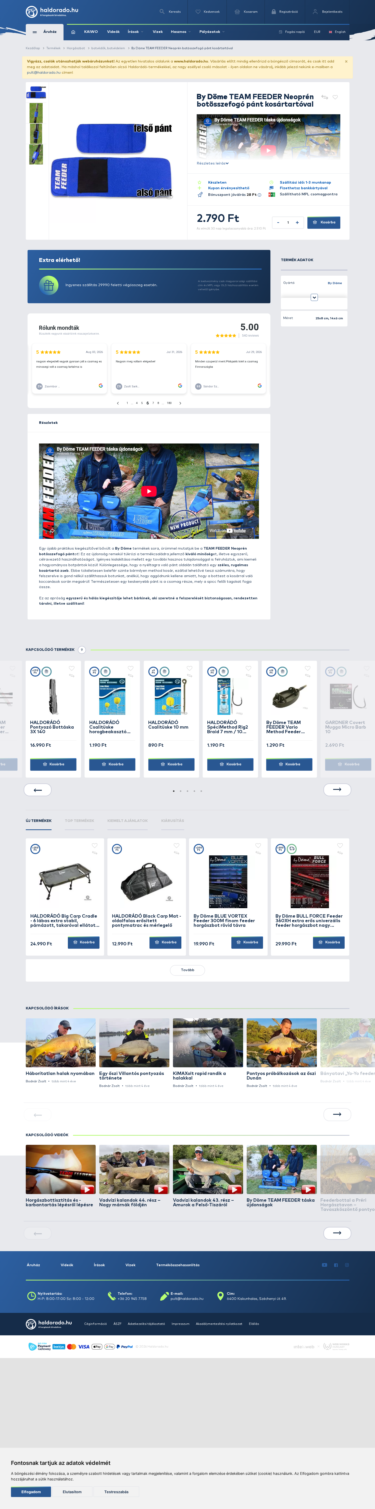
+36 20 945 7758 (132, 1299)
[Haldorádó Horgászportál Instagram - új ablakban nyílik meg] (346, 1265)
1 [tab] (173, 791)
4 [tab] (194, 791)
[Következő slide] (337, 789)
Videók (113, 32)
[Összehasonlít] (324, 98)
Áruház (33, 1265)
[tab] (39, 824)
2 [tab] (180, 791)
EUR (317, 32)
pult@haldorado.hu (44, 72)
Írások (99, 1265)
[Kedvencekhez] (335, 98)
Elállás (254, 1324)
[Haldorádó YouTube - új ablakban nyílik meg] (324, 1265)
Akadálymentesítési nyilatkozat (219, 1324)
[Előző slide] (38, 789)
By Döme (335, 283)
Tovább (187, 970)
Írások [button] (133, 32)
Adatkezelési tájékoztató (147, 1324)
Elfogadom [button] (31, 1492)
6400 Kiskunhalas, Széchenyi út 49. (256, 1299)
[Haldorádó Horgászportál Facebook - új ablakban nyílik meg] (336, 1265)
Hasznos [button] (178, 32)
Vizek (158, 32)
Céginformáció (96, 1324)
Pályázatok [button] (209, 32)
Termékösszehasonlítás (177, 1265)
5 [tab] (201, 791)
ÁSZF (118, 1324)
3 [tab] (187, 791)
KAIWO (91, 32)
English (340, 32)
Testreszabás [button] (116, 1492)
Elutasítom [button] (72, 1492)
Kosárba (327, 222)
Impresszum (181, 1324)
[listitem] (61, 1051)
